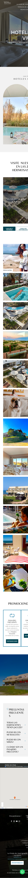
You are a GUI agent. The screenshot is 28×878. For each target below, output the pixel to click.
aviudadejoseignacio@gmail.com (17, 859)
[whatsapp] (19, 821)
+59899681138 (17, 857)
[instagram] (14, 821)
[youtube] (17, 821)
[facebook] (11, 821)
